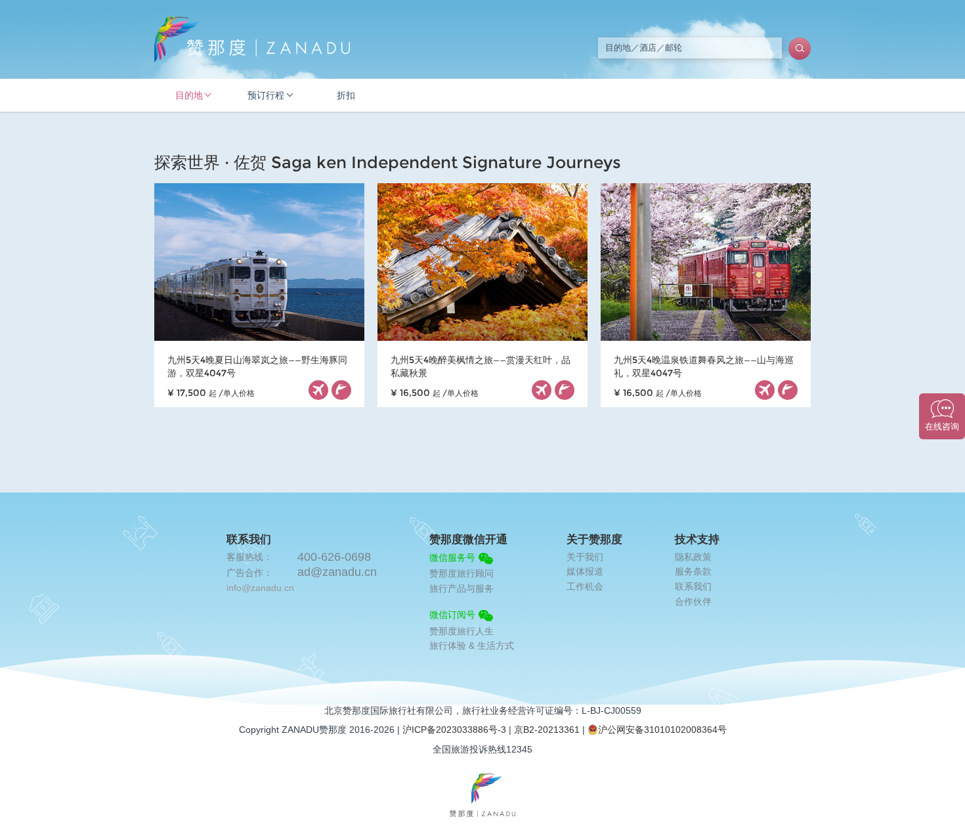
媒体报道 (585, 571)
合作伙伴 (693, 601)
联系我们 (693, 586)
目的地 (189, 95)
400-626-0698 (334, 556)
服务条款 (693, 571)
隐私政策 (693, 557)
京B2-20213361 (547, 729)
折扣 (346, 95)
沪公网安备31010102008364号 (662, 729)
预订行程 (265, 95)
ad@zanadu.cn (337, 572)
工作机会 (585, 586)
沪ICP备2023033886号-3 (454, 729)
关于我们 (585, 557)
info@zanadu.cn (260, 587)
